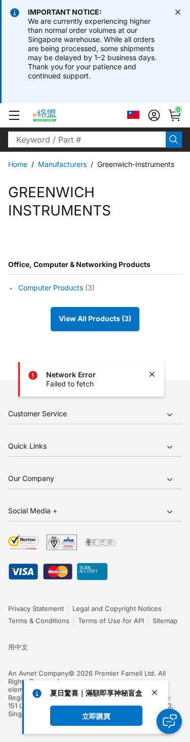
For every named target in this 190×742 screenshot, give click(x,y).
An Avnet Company (38, 673)
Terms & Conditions (38, 621)
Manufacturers (62, 164)
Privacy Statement (36, 608)
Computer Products (50, 288)
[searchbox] (87, 140)
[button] (14, 115)
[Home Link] (54, 115)
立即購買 (96, 716)
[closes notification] (178, 12)
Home (17, 164)
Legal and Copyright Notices (117, 608)
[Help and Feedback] (169, 721)
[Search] (174, 140)
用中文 (18, 647)
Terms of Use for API (111, 621)
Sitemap (165, 621)
